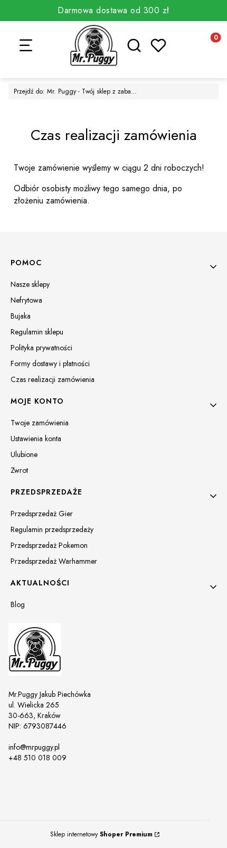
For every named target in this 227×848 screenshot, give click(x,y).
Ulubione (24, 454)
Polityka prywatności (41, 347)
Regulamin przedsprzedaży (52, 529)
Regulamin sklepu (37, 332)
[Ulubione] (158, 45)
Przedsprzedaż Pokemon (49, 545)
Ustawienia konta (36, 438)
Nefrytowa (26, 300)
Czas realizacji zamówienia (52, 379)
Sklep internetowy (101, 834)
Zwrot (19, 470)
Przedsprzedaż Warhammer (54, 561)
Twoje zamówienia (40, 422)
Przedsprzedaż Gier (42, 513)
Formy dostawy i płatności (50, 363)
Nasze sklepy (30, 284)
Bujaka (21, 316)
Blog (18, 604)
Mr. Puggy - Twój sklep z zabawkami (77, 91)
